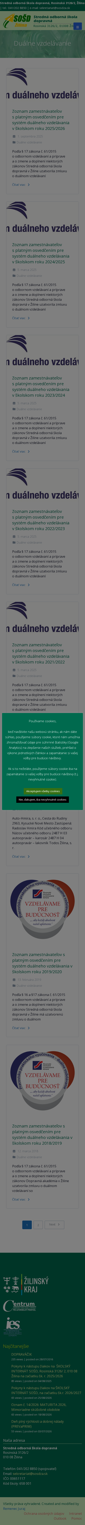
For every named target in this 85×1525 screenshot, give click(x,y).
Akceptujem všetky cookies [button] (43, 791)
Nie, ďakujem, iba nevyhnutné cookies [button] (42, 799)
